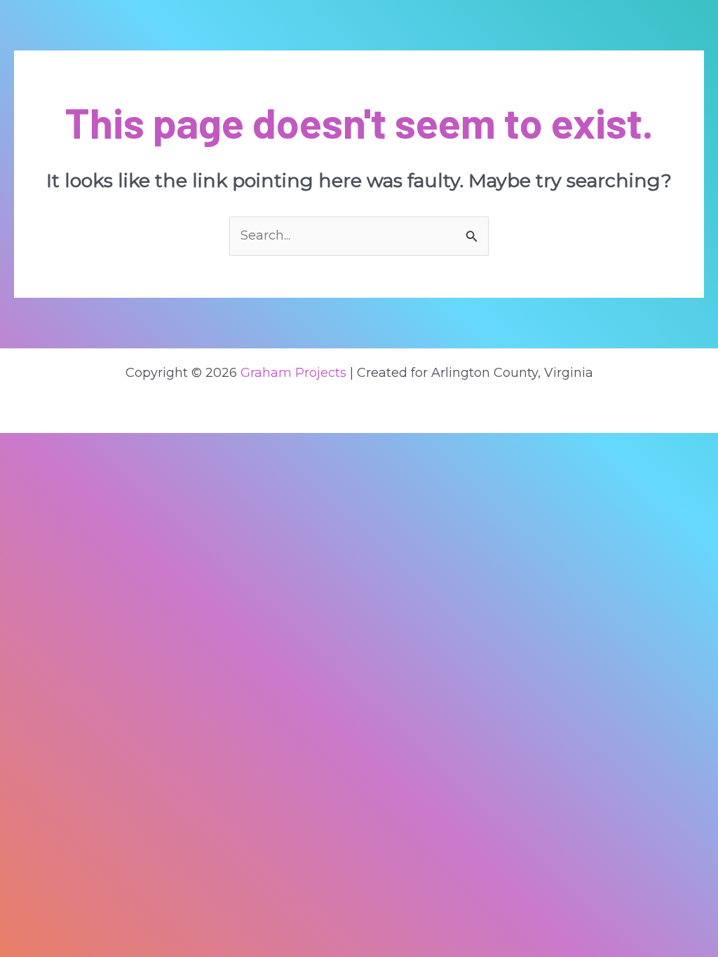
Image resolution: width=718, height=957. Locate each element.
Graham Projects (293, 372)
